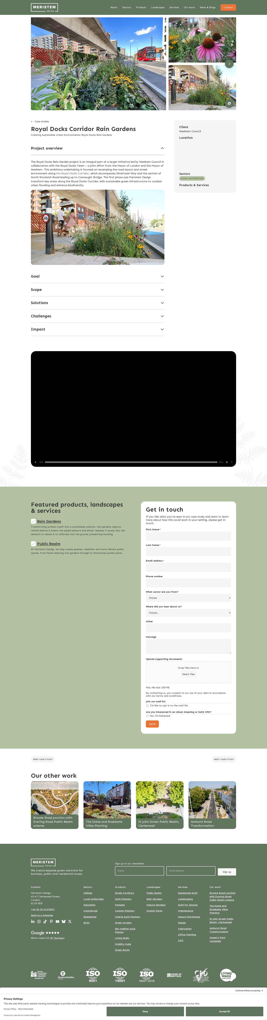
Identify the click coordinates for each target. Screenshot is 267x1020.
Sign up (227, 871)
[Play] (35, 462)
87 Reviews (57, 938)
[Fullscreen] (231, 462)
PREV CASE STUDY (43, 759)
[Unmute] (227, 462)
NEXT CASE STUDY (224, 759)
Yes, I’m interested (160, 716)
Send (152, 724)
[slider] (131, 462)
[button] (229, 103)
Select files (188, 674)
